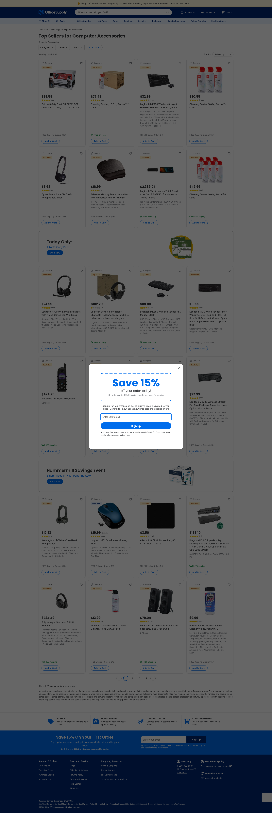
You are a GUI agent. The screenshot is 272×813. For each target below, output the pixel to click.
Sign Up (136, 426)
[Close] (179, 368)
